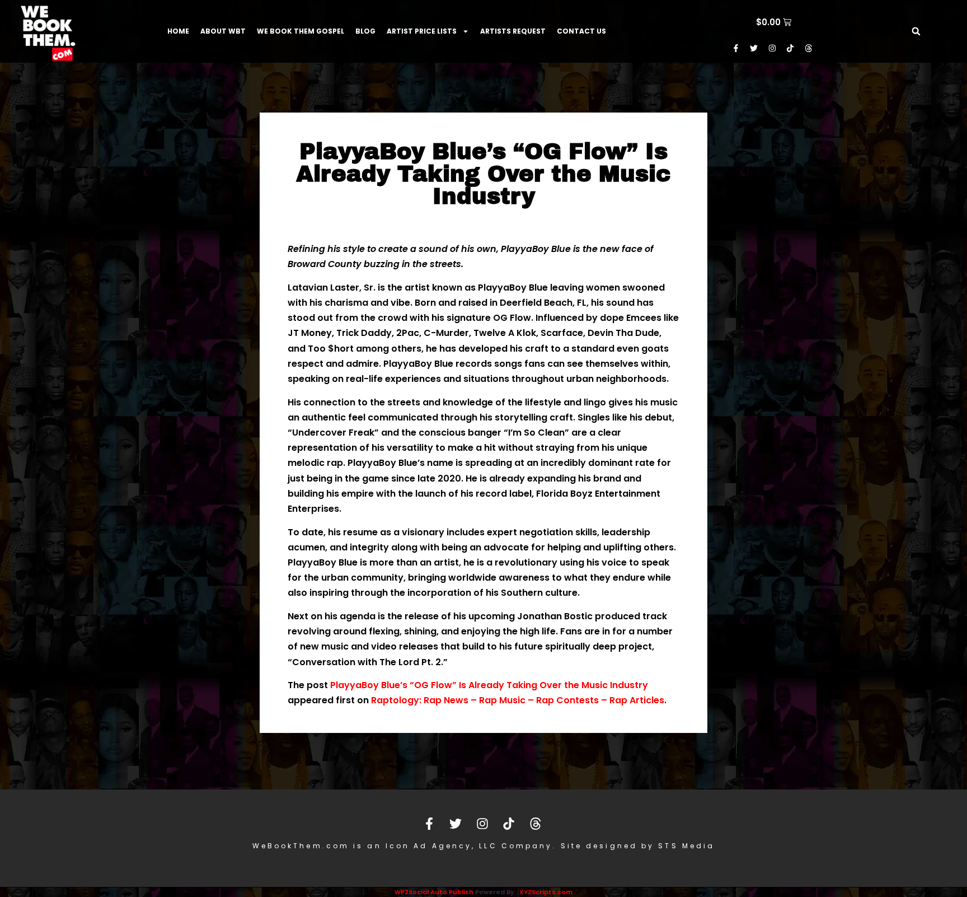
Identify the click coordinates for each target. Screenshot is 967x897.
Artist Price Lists (422, 31)
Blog (365, 31)
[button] (916, 31)
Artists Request (513, 31)
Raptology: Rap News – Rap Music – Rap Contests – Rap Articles (517, 700)
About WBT (223, 31)
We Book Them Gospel (300, 31)
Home (178, 31)
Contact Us (581, 31)
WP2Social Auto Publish (434, 891)
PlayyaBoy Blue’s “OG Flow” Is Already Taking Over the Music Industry (489, 685)
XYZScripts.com (545, 891)
